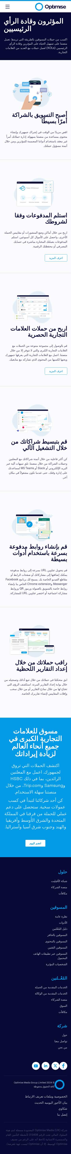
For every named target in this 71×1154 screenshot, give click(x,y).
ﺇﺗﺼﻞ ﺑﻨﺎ (62, 1114)
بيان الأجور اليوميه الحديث (51, 1102)
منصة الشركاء (59, 887)
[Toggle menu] (7, 7)
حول (64, 1035)
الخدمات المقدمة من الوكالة (51, 993)
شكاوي (62, 1108)
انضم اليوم (35, 843)
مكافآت (63, 893)
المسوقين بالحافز (57, 935)
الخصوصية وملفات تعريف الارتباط (46, 1096)
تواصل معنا (60, 1041)
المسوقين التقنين (57, 947)
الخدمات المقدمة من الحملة (51, 987)
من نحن (62, 1047)
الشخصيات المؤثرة (56, 964)
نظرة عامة (61, 916)
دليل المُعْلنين (59, 928)
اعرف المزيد (56, 257)
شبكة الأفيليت (59, 881)
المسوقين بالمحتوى (56, 941)
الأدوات (63, 922)
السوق (63, 1005)
